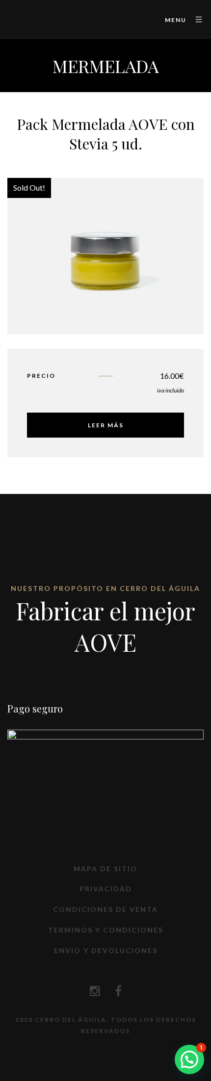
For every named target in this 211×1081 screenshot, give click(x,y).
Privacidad (105, 888)
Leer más (106, 425)
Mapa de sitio (105, 868)
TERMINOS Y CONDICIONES (105, 930)
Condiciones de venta (105, 909)
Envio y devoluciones (106, 950)
